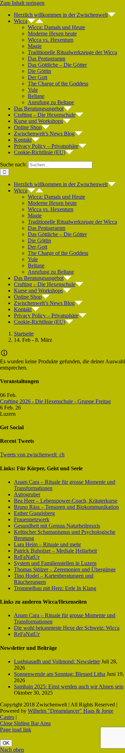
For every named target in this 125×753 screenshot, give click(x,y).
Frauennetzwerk (31, 519)
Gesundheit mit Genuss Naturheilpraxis (57, 526)
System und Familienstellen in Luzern (55, 563)
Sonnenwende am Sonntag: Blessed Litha (59, 674)
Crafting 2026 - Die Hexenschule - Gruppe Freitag (55, 401)
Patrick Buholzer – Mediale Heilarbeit (55, 551)
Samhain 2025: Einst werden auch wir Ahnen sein (69, 686)
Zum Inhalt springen (22, 3)
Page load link (15, 730)
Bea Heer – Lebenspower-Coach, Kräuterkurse (65, 501)
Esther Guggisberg (34, 513)
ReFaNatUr (27, 557)
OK (6, 743)
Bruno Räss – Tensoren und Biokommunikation (66, 507)
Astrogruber (27, 494)
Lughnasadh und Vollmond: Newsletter (57, 661)
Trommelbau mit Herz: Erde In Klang (55, 588)
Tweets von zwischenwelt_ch (32, 454)
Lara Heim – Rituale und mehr (47, 544)
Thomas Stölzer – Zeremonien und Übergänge (65, 569)
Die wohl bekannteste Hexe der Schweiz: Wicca (66, 628)
